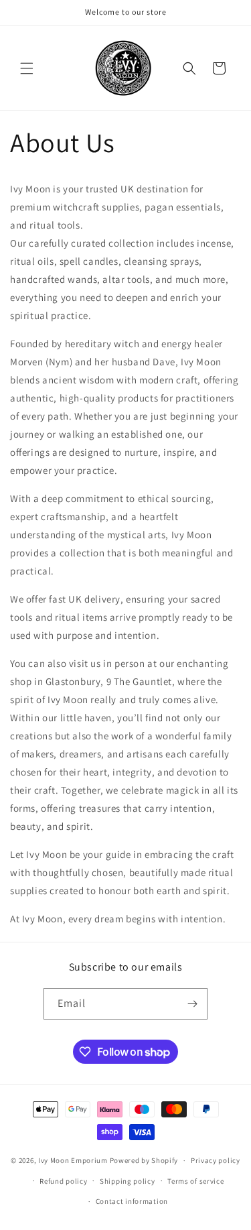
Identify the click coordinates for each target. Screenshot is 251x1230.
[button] (26, 68)
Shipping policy (127, 1181)
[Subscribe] (192, 1004)
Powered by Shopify (144, 1160)
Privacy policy (215, 1160)
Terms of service (195, 1181)
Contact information (132, 1201)
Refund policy (63, 1181)
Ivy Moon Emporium (74, 1160)
